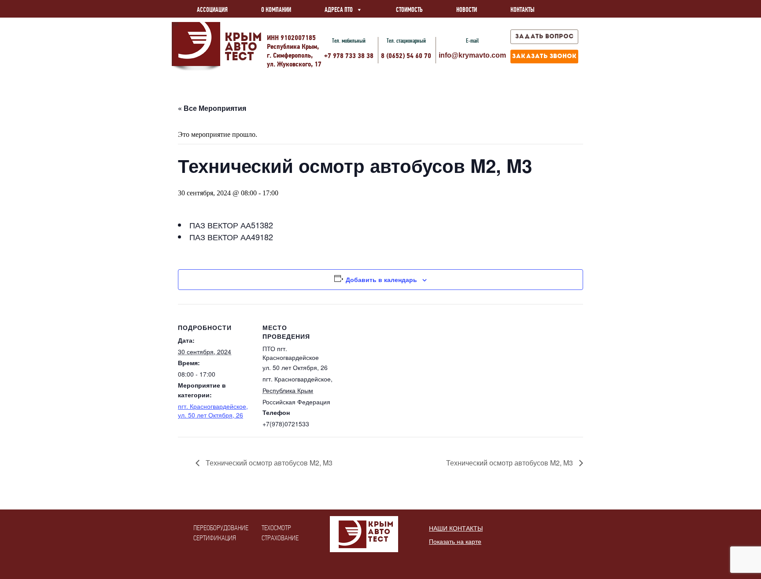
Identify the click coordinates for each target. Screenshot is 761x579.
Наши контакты (456, 528)
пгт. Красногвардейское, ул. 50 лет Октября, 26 (213, 410)
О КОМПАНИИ (276, 9)
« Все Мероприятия (212, 108)
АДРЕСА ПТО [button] (339, 9)
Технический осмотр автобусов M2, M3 (268, 463)
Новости (466, 9)
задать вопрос (544, 36)
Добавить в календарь (381, 279)
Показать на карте (455, 541)
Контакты (522, 9)
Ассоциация (212, 9)
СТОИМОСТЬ (409, 9)
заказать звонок (544, 56)
